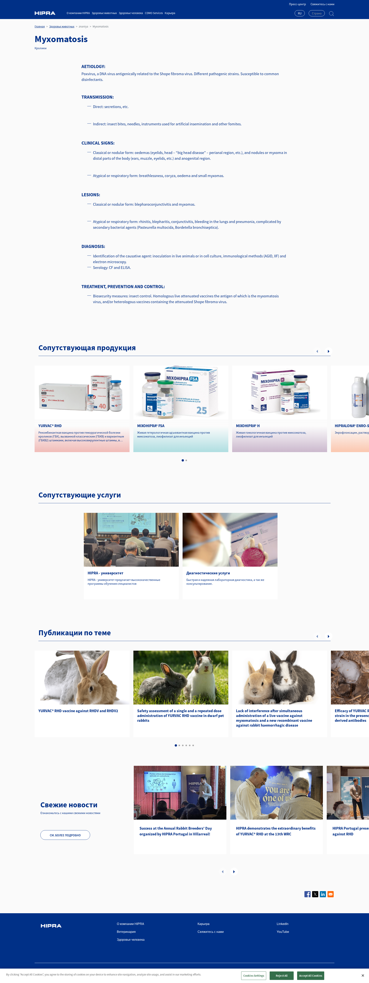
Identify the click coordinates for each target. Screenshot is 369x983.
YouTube (283, 931)
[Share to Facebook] (307, 894)
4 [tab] (186, 745)
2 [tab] (186, 460)
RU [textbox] (300, 13)
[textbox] (317, 13)
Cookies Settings (253, 975)
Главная (40, 26)
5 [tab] (189, 745)
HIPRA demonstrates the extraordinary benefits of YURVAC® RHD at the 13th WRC (276, 831)
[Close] (363, 975)
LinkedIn (282, 923)
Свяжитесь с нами (322, 4)
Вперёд (328, 351)
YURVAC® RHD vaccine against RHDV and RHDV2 (78, 710)
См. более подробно (65, 835)
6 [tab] (193, 745)
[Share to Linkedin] (323, 894)
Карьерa (170, 13)
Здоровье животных (104, 13)
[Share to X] (315, 894)
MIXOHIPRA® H (248, 425)
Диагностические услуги (208, 573)
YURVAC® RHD (50, 425)
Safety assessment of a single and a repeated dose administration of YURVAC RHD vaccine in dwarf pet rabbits (180, 715)
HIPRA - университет (105, 573)
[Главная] (49, 13)
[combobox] (300, 13)
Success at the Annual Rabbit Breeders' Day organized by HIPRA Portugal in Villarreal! (176, 831)
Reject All (282, 975)
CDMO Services (154, 13)
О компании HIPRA (78, 13)
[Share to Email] (330, 894)
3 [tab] (183, 745)
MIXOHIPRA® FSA (150, 425)
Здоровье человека (131, 13)
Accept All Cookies (310, 975)
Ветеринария (126, 931)
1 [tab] (183, 460)
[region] (184, 976)
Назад (317, 351)
